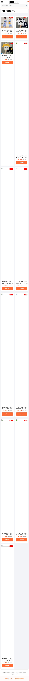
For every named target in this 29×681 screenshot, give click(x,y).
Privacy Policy (8, 678)
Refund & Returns (19, 678)
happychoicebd (6, 672)
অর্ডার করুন (7, 37)
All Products (8, 11)
